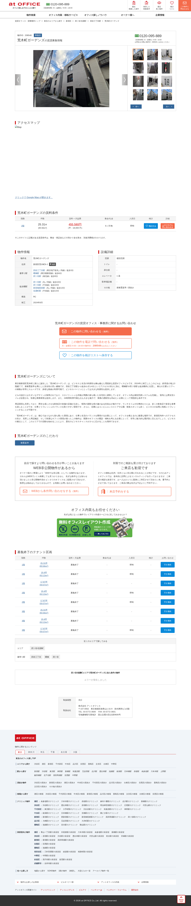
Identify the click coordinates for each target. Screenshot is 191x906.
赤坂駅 (136, 771)
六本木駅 (154, 771)
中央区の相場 (79, 794)
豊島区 (91, 764)
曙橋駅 (36, 273)
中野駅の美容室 (49, 856)
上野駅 (163, 771)
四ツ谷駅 (37, 276)
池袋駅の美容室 (49, 848)
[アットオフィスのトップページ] (24, 6)
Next (125, 79)
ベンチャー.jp (96, 890)
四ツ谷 (56, 657)
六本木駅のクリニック (70, 801)
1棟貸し (72, 871)
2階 (22, 226)
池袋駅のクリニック (51, 825)
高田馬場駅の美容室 (66, 840)
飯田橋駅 (38, 775)
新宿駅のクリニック (51, 817)
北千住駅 (47, 775)
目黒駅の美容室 (49, 844)
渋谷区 (37, 764)
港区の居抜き (69, 783)
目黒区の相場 (158, 794)
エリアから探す (23, 764)
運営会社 (134, 890)
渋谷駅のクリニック (51, 805)
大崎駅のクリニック (51, 821)
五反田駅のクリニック (70, 821)
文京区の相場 (131, 794)
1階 (23, 565)
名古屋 (64, 752)
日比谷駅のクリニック (92, 809)
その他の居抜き (55, 786)
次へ (167, 107)
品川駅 (94, 771)
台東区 (106, 764)
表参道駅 (145, 771)
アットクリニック (48, 890)
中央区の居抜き (83, 783)
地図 (53, 264)
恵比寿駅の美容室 (80, 836)
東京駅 (52, 771)
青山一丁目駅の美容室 (50, 832)
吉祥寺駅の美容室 (51, 863)
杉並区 (37, 859)
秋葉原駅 (76, 771)
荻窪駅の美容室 (65, 859)
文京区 (98, 764)
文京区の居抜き (40, 786)
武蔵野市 (38, 863)
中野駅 (75, 775)
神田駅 (60, 771)
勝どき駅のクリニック (109, 813)
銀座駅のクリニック (51, 813)
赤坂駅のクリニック (90, 801)
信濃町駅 (37, 291)
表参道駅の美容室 (102, 832)
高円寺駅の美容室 (50, 859)
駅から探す (21, 771)
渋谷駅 (44, 771)
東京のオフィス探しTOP (26, 758)
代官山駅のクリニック (152, 805)
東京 (20, 752)
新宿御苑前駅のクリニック (92, 817)
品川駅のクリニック (130, 801)
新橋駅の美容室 (118, 832)
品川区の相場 (105, 794)
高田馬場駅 (57, 775)
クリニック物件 (23, 801)
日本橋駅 (128, 771)
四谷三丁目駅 (39, 270)
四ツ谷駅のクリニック (137, 817)
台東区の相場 (144, 794)
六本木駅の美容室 (85, 832)
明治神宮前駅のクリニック (111, 805)
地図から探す (39, 871)
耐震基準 (25, 443)
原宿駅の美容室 (49, 836)
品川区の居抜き (115, 783)
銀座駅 (119, 771)
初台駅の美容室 (112, 836)
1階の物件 (63, 871)
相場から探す (22, 794)
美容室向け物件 (23, 832)
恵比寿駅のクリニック (70, 805)
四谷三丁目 (36, 657)
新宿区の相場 (92, 794)
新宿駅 (37, 771)
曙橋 (47, 657)
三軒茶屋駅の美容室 (52, 852)
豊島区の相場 (118, 794)
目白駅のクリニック (69, 825)
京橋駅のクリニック (90, 813)
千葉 (53, 752)
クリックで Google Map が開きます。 (34, 197)
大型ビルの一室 (84, 871)
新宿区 (50, 764)
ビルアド (82, 890)
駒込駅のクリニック (88, 825)
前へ (137, 107)
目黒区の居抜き (145, 783)
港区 (44, 764)
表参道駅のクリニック (50, 801)
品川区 (75, 764)
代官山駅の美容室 (96, 836)
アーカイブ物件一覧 (101, 871)
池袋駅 (111, 771)
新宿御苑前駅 (39, 288)
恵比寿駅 (103, 771)
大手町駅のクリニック (72, 809)
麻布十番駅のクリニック (110, 801)
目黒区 (83, 764)
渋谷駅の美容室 (64, 836)
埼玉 (42, 752)
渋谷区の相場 (51, 794)
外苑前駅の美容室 (68, 832)
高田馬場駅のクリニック (116, 817)
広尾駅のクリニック (132, 805)
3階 (23, 611)
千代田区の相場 (65, 794)
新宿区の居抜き (55, 783)
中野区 (114, 764)
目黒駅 (67, 775)
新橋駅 (67, 771)
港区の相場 (38, 794)
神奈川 (31, 752)
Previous (18, 79)
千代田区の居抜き (99, 783)
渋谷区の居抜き (40, 783)
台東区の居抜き (130, 783)
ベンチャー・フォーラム (117, 890)
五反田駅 (85, 771)
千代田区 (59, 764)
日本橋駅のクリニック (70, 813)
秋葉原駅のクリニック (113, 809)
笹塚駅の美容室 (127, 836)
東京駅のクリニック (52, 809)
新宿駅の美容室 (49, 840)
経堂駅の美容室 (69, 852)
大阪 (75, 752)
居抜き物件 (21, 783)
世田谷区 (38, 852)
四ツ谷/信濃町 (37, 648)
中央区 (67, 764)
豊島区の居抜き (160, 783)
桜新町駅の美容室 (85, 852)
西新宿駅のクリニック (70, 817)
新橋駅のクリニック (149, 801)
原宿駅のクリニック (90, 805)
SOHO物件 (51, 871)
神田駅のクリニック (132, 809)
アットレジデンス (67, 890)
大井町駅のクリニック (91, 821)
